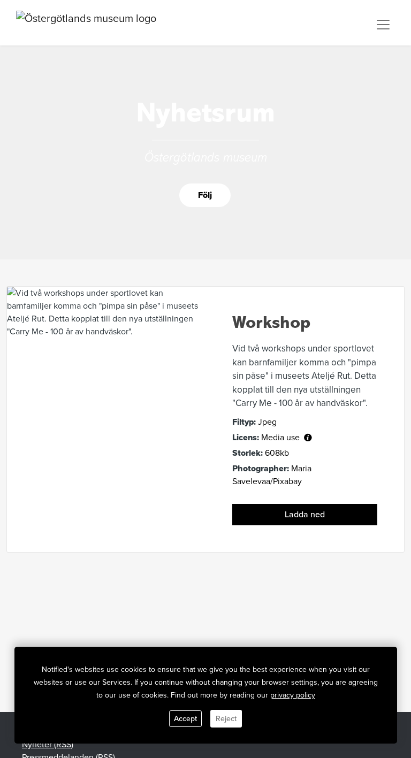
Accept (185, 718)
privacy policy (292, 695)
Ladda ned (305, 514)
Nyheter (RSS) (47, 744)
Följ (205, 195)
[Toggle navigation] (383, 24)
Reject (226, 718)
